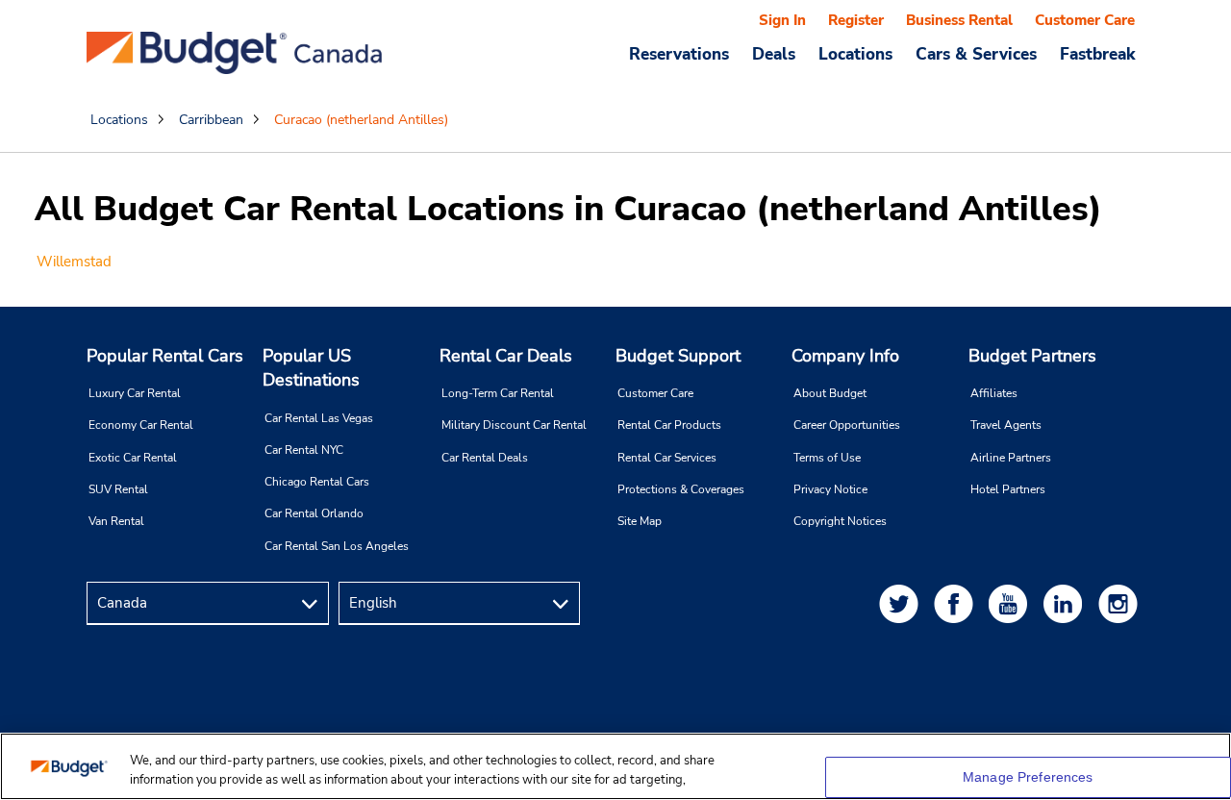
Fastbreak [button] (1097, 53)
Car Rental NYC (303, 450)
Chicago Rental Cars (316, 481)
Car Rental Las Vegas (318, 418)
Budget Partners (1032, 355)
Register (856, 20)
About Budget (830, 393)
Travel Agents (1006, 425)
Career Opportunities (846, 425)
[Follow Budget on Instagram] (1121, 603)
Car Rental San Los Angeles (336, 546)
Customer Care (1085, 20)
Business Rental (959, 20)
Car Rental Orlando (314, 513)
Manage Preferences (1028, 777)
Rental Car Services (666, 457)
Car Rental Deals (484, 457)
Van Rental (116, 521)
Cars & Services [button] (976, 53)
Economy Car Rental (140, 425)
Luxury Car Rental (134, 393)
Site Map (639, 521)
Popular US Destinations (311, 368)
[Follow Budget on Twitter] (902, 603)
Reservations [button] (679, 53)
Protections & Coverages (680, 489)
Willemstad (74, 261)
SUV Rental (118, 489)
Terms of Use (827, 457)
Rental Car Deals (506, 355)
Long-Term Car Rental (497, 393)
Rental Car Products (669, 425)
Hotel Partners (1007, 489)
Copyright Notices (840, 521)
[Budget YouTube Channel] (1012, 603)
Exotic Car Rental (132, 457)
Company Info (845, 355)
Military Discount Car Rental (514, 425)
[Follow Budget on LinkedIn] (1066, 603)
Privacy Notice (830, 489)
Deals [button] (773, 53)
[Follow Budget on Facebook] (957, 603)
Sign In (782, 20)
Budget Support (678, 355)
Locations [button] (855, 53)
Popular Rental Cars (165, 355)
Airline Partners (1010, 457)
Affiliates (993, 393)
